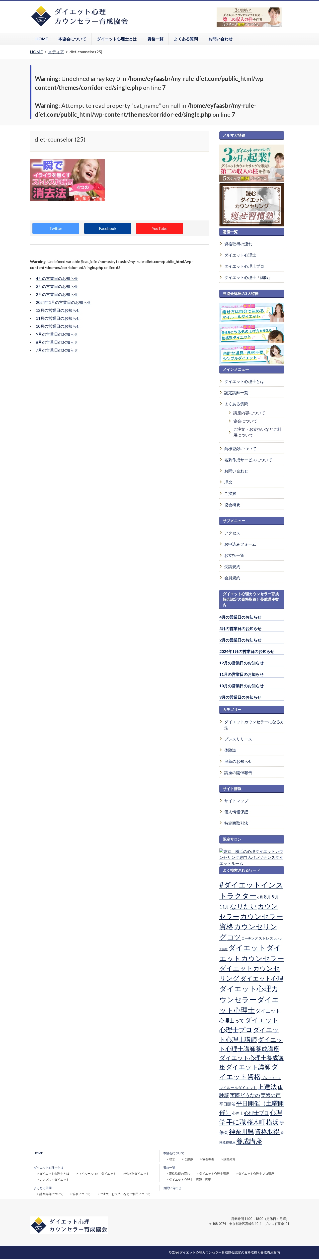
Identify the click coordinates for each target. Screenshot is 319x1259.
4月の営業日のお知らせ (57, 278)
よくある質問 (186, 38)
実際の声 (271, 1095)
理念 (228, 482)
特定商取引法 (236, 823)
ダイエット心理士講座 (214, 1173)
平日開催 (227, 1104)
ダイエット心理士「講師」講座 (190, 1179)
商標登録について (240, 448)
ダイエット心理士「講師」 (248, 277)
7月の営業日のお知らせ (57, 350)
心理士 (237, 1113)
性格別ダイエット (137, 1173)
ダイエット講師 (248, 1066)
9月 (275, 896)
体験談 (230, 750)
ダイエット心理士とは (117, 38)
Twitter (55, 228)
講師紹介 (230, 1159)
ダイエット (247, 947)
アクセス (232, 532)
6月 (260, 897)
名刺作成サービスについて (248, 459)
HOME (41, 38)
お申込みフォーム (240, 544)
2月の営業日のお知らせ (57, 294)
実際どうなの (245, 1095)
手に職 (236, 1122)
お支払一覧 (234, 555)
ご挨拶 (230, 493)
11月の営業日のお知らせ (58, 318)
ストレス (265, 938)
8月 (267, 896)
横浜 (272, 1122)
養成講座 (249, 1141)
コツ (234, 937)
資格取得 (267, 1131)
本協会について (72, 38)
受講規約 (232, 566)
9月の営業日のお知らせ (57, 334)
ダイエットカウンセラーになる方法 (254, 724)
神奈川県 (241, 1131)
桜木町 (256, 1122)
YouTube (159, 228)
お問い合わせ (221, 38)
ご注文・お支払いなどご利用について (257, 432)
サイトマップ (236, 800)
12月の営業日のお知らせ (58, 310)
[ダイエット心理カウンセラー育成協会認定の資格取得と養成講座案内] (79, 25)
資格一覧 (155, 38)
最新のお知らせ (238, 761)
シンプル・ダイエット (54, 1179)
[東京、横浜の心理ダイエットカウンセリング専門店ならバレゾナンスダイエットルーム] (251, 863)
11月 (224, 906)
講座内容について (249, 412)
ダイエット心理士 (240, 255)
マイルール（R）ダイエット (97, 1173)
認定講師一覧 (236, 392)
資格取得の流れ (238, 243)
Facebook (107, 228)
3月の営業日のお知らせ (57, 286)
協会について (245, 421)
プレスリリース (238, 738)
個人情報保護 (236, 811)
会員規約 (232, 577)
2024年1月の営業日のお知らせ (63, 302)
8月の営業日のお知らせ (57, 342)
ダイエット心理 (261, 978)
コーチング (249, 938)
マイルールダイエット (238, 1087)
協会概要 (232, 504)
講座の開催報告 (238, 772)
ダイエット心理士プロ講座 (256, 1173)
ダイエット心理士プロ (244, 266)
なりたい (243, 906)
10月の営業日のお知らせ (58, 326)
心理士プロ (256, 1113)
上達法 (267, 1087)
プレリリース (271, 1078)
